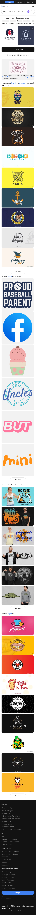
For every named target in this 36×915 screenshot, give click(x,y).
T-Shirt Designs (7, 811)
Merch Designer (7, 872)
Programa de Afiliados (10, 854)
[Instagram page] (11, 910)
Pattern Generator (8, 888)
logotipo (13, 21)
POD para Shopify (8, 827)
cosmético (26, 21)
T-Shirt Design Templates (11, 816)
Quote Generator (8, 885)
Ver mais (18, 271)
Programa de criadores (10, 851)
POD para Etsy (7, 824)
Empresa (5, 857)
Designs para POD (8, 821)
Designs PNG (6, 813)
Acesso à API (6, 859)
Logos (10, 276)
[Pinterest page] (18, 910)
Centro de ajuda (8, 844)
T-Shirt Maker (6, 883)
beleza (19, 21)
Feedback (5, 865)
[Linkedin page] (24, 910)
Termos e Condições (9, 839)
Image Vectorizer (8, 880)
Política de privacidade (10, 842)
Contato (5, 862)
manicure (6, 21)
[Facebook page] (15, 910)
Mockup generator (8, 877)
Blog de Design (7, 808)
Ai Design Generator (9, 874)
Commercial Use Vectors (11, 819)
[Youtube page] (21, 910)
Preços (4, 836)
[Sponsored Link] (18, 67)
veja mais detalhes (9, 79)
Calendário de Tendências (12, 829)
